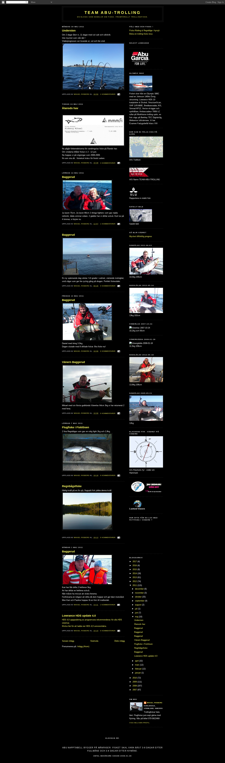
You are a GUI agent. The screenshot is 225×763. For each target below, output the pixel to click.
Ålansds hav (70, 108)
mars (137, 665)
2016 (135, 565)
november (139, 593)
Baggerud (68, 177)
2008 (135, 686)
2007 (135, 690)
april (137, 661)
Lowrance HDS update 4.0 (79, 615)
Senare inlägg (68, 641)
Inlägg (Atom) (83, 646)
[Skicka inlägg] (118, 94)
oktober (138, 597)
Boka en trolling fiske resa (140, 34)
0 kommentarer (107, 286)
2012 (135, 581)
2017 (135, 561)
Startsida (94, 641)
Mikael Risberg (82, 94)
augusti (138, 605)
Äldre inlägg (119, 641)
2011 (135, 585)
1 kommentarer (107, 94)
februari (138, 669)
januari (138, 673)
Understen (69, 30)
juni (137, 613)
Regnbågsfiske (72, 486)
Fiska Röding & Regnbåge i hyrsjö (144, 30)
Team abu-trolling (112, 12)
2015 (135, 569)
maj (137, 617)
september (140, 601)
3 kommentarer (107, 163)
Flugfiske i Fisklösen (75, 427)
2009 (135, 682)
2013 (135, 577)
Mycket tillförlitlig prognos (140, 236)
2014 (135, 573)
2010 (135, 678)
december (139, 589)
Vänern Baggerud (73, 362)
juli (136, 609)
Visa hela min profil (139, 723)
